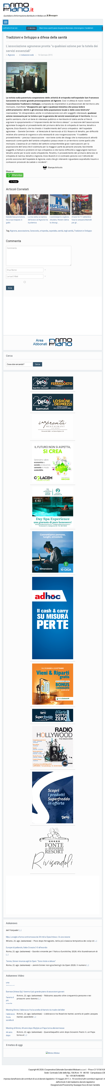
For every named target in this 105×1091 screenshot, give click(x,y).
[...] (96, 935)
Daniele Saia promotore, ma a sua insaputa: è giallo (15, 220)
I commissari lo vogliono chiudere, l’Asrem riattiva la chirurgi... (59, 220)
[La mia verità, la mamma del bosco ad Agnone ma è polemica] (38, 204)
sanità (60, 231)
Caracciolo (34, 231)
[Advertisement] (52, 316)
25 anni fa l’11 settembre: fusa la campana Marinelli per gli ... (82, 220)
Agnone (11, 55)
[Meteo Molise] (53, 1050)
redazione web (27, 55)
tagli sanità (68, 231)
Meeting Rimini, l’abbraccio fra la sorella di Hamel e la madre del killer (35, 999)
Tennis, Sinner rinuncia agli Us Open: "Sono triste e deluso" (31, 955)
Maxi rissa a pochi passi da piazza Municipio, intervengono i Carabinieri (41, 28)
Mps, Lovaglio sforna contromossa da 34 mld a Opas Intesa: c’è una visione (38, 931)
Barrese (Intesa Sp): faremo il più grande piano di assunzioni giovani (35, 980)
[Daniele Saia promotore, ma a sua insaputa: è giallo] (16, 204)
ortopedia (44, 231)
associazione (23, 231)
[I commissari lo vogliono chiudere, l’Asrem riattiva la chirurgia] (60, 204)
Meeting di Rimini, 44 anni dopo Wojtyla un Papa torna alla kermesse (35, 1017)
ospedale (53, 231)
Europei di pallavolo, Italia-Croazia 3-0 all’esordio (26, 941)
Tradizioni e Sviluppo (83, 231)
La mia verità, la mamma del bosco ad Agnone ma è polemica (38, 220)
